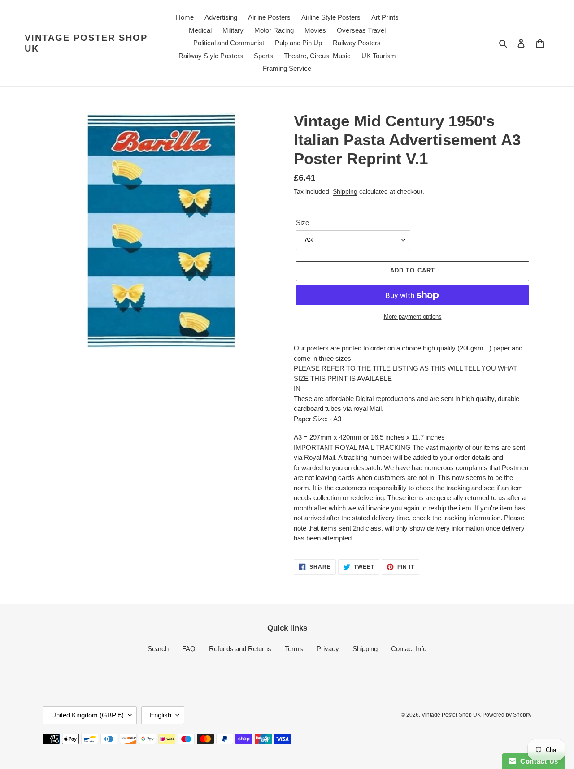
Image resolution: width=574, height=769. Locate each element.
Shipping (345, 191)
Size (302, 222)
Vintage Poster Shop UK (86, 43)
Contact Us (537, 761)
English (160, 715)
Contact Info (408, 648)
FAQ (189, 648)
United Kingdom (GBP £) (87, 715)
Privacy (328, 648)
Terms (294, 648)
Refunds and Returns (240, 648)
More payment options (413, 316)
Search (158, 648)
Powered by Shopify (507, 715)
